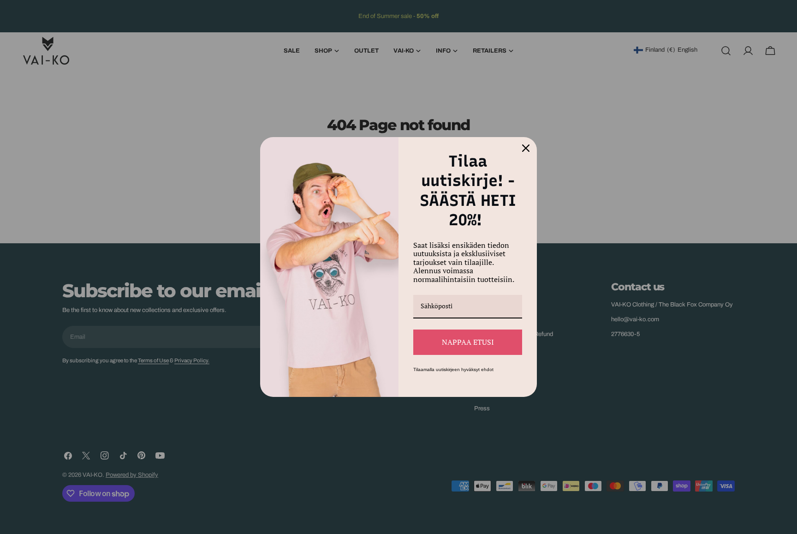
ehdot (487, 369)
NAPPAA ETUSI (468, 342)
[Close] (526, 148)
